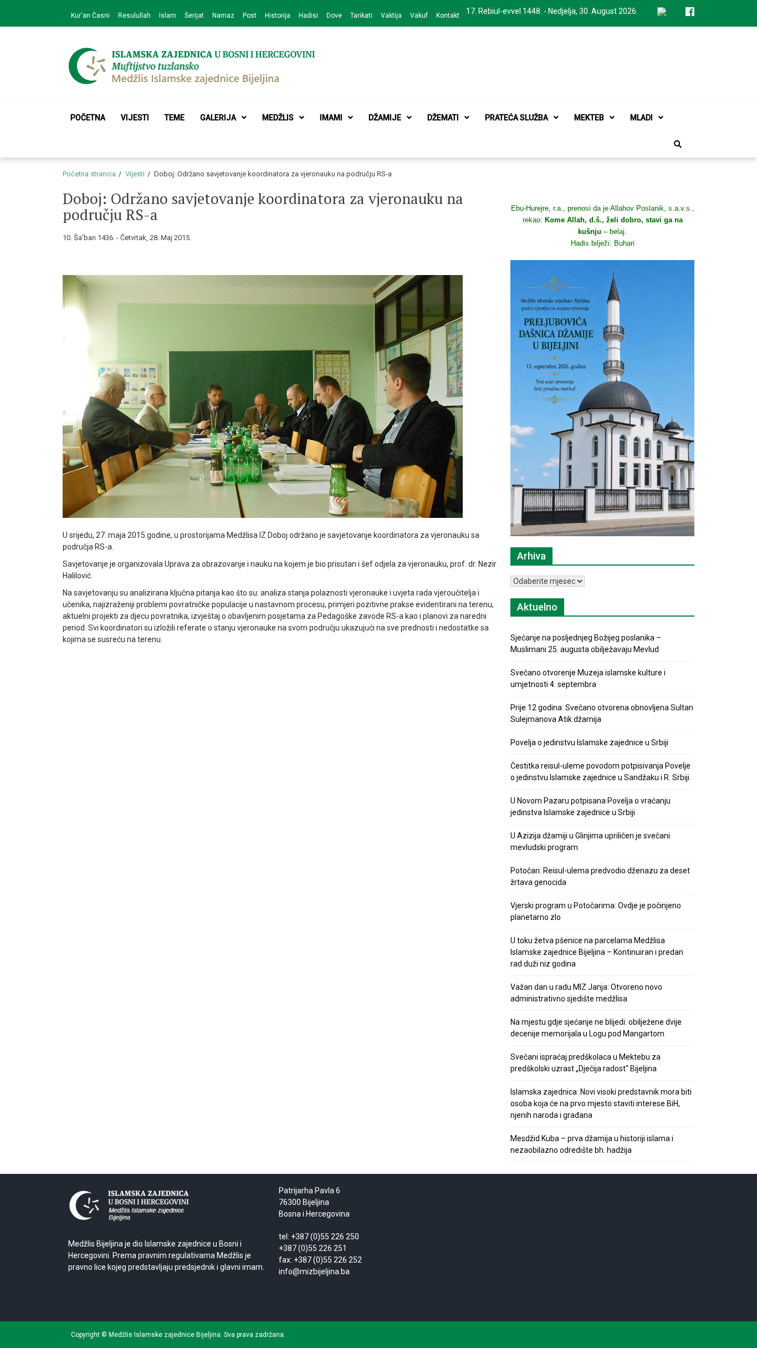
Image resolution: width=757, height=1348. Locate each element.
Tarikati (361, 15)
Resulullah (134, 15)
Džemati (443, 117)
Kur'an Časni (90, 15)
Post (250, 15)
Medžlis (278, 117)
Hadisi (308, 15)
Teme (175, 117)
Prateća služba (516, 117)
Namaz (223, 15)
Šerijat (194, 15)
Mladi (641, 117)
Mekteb (589, 117)
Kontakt (447, 15)
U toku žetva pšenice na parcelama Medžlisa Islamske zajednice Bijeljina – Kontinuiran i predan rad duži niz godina (596, 952)
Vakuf (419, 15)
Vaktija (391, 15)
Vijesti (135, 117)
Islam (167, 15)
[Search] (677, 144)
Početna (87, 117)
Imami (331, 117)
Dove (334, 15)
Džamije (385, 117)
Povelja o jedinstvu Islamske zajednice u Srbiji (589, 742)
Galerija (218, 117)
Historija (277, 15)
